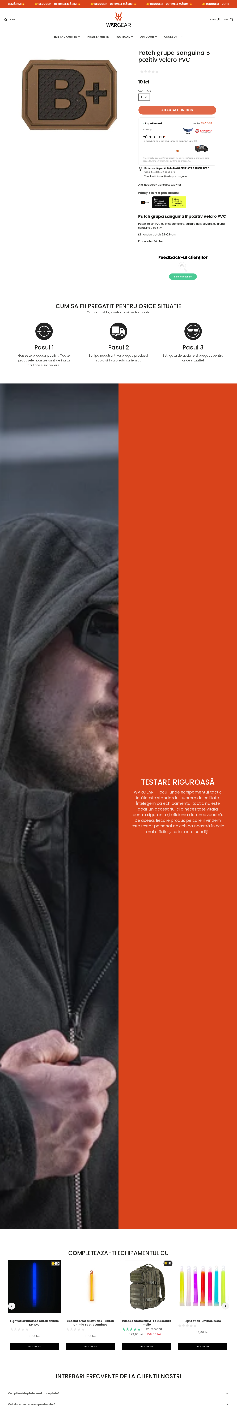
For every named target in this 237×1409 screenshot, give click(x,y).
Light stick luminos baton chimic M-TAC (34, 1323)
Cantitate (144, 90)
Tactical (122, 37)
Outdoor (147, 37)
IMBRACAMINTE (65, 37)
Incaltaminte (98, 37)
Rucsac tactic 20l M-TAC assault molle (146, 1323)
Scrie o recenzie (183, 276)
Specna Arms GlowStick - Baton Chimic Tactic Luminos (90, 1323)
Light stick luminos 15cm (202, 1321)
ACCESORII (172, 37)
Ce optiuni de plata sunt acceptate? (33, 1393)
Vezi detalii (34, 1346)
